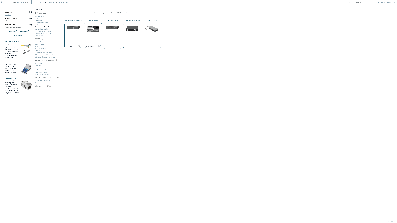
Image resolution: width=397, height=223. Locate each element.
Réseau (38, 39)
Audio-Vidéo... (39, 63)
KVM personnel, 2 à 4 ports (73, 20)
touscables (18, 2)
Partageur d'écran (112, 20)
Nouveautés (18, 35)
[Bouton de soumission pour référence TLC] (29, 24)
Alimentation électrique (42, 81)
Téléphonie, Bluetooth (42, 72)
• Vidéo (38, 68)
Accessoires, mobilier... (42, 29)
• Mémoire (39, 35)
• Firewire (39, 20)
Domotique (38, 83)
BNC (36, 46)
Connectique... (39, 16)
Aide (388, 221)
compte (39, 2)
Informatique (40, 13)
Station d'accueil (152, 20)
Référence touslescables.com (13, 27)
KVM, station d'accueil (42, 27)
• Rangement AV (41, 70)
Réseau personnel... (41, 48)
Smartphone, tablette (42, 74)
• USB (38, 18)
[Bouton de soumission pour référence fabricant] (29, 18)
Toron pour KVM (93, 20)
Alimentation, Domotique (45, 77)
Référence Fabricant (11, 21)
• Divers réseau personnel (44, 53)
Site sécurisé (368, 2)
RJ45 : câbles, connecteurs (43, 42)
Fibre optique (39, 44)
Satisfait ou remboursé (383, 2)
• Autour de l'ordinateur (43, 31)
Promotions (24, 32)
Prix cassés (12, 32)
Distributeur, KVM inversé (132, 20)
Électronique (40, 86)
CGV (51, 2)
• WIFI (38, 50)
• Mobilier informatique (43, 33)
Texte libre (8, 15)
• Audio (38, 65)
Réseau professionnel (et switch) (45, 57)
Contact (63, 2)
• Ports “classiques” (42, 23)
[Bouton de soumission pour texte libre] (29, 12)
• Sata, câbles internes (43, 25)
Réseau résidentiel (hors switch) (45, 55)
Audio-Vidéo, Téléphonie (45, 60)
